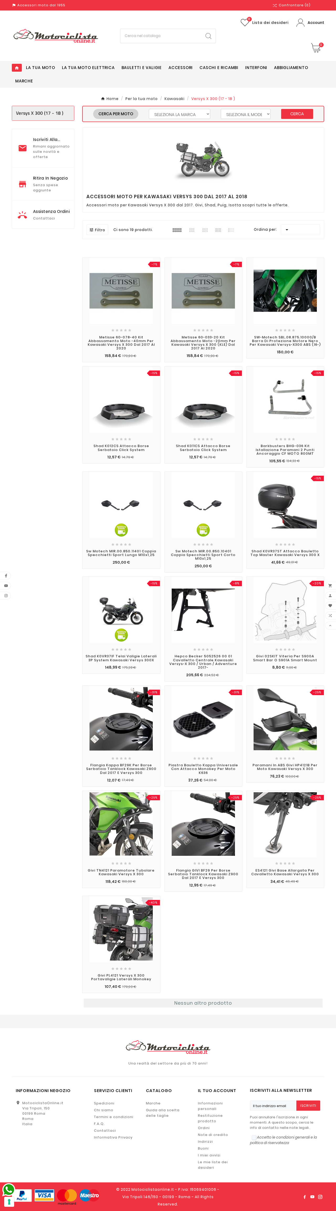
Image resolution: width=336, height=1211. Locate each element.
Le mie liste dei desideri (213, 1165)
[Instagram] (320, 1197)
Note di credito (213, 1134)
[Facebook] (304, 1197)
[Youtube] (312, 1197)
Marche (153, 1103)
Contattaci (105, 1130)
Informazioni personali (210, 1106)
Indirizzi (205, 1141)
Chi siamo (103, 1110)
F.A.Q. (99, 1123)
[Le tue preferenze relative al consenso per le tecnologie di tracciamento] (9, 1202)
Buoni (203, 1148)
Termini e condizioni (113, 1116)
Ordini (204, 1127)
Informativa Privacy (113, 1137)
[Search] (208, 36)
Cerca (297, 114)
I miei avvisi (209, 1155)
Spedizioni (104, 1103)
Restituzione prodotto (210, 1118)
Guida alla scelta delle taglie (163, 1113)
